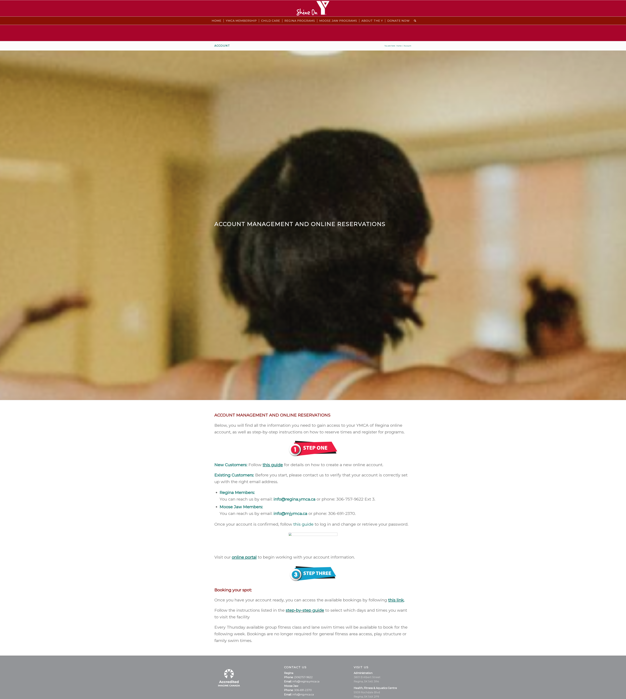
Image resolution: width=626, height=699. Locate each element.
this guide (303, 524)
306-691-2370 (303, 690)
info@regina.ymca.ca (305, 681)
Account (222, 45)
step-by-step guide (305, 610)
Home (399, 46)
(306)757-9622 (303, 677)
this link (396, 599)
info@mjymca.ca (290, 513)
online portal (244, 557)
